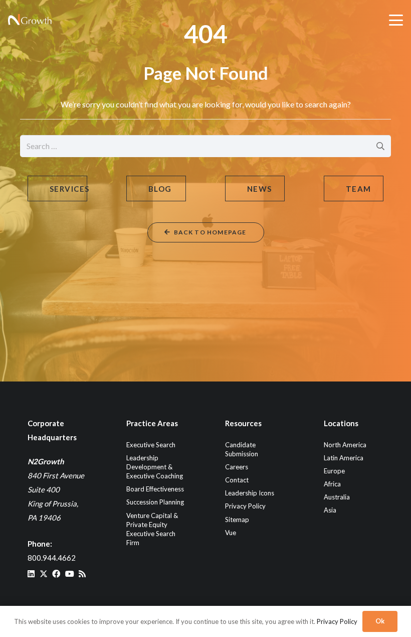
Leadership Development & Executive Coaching (154, 467)
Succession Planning (155, 502)
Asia (330, 510)
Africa (332, 484)
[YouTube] (69, 574)
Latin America (343, 458)
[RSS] (82, 574)
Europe (334, 471)
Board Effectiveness (155, 489)
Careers (236, 467)
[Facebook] (56, 574)
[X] (44, 574)
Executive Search (150, 445)
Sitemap (237, 520)
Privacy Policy (245, 506)
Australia (337, 497)
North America (345, 445)
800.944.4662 (52, 557)
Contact (237, 480)
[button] (395, 20)
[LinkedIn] (31, 574)
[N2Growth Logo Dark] (30, 20)
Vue (230, 533)
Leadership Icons (249, 493)
